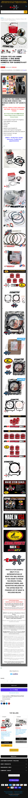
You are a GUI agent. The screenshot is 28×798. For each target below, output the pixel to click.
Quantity (2, 678)
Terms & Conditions (18, 792)
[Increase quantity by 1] (12, 681)
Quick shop (6, 742)
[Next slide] (27, 51)
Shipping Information (18, 791)
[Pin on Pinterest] (9, 703)
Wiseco (4, 64)
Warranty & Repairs (9, 792)
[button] (3, 51)
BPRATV (2, 738)
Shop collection (14, 750)
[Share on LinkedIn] (7, 703)
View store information (6, 698)
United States (13, 775)
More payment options (14, 692)
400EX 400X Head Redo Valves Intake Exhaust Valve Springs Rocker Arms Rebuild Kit (21, 731)
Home (2, 17)
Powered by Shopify (14, 795)
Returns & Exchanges (8, 791)
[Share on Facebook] (2, 703)
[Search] (25, 11)
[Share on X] (4, 703)
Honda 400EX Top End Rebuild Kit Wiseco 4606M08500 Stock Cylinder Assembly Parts (6, 734)
